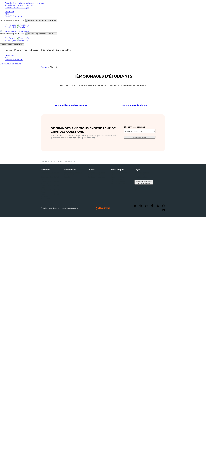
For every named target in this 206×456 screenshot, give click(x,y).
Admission (34, 50)
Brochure (4, 64)
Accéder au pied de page (17, 7)
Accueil (44, 67)
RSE (7, 14)
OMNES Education (14, 16)
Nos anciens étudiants (134, 105)
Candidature (15, 64)
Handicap (9, 12)
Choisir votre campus (135, 127)
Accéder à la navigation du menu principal (25, 3)
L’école (9, 50)
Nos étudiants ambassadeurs (71, 105)
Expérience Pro (63, 50)
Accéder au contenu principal (19, 5)
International (47, 50)
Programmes (20, 50)
